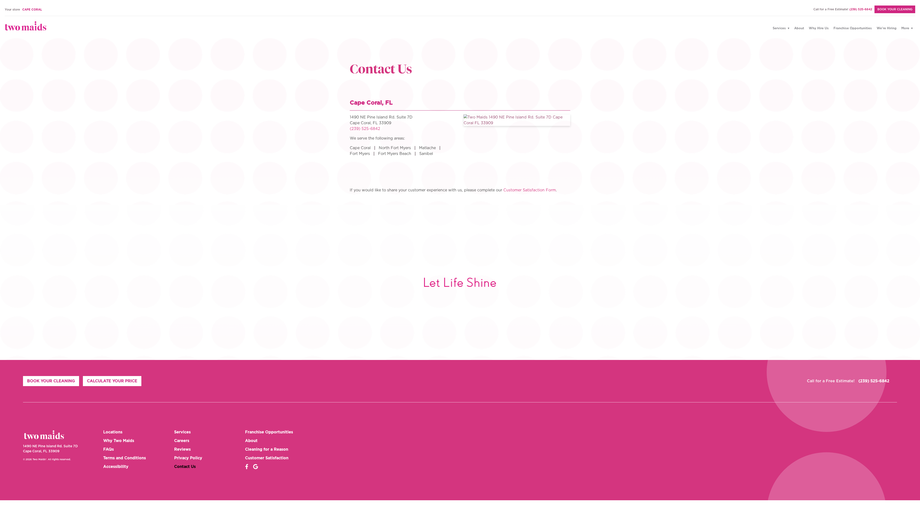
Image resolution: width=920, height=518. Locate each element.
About (799, 28)
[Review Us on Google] (255, 467)
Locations (112, 432)
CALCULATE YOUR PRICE (112, 381)
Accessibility (115, 467)
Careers (181, 441)
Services (780, 28)
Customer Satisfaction (266, 458)
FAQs (108, 449)
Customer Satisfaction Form (529, 190)
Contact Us (185, 467)
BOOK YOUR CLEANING (894, 9)
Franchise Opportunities (853, 28)
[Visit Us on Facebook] (246, 467)
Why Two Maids (118, 441)
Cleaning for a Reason (266, 449)
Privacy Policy (188, 458)
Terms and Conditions (124, 458)
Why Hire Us (819, 28)
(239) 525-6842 (860, 9)
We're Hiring (887, 28)
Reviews (182, 449)
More (905, 28)
